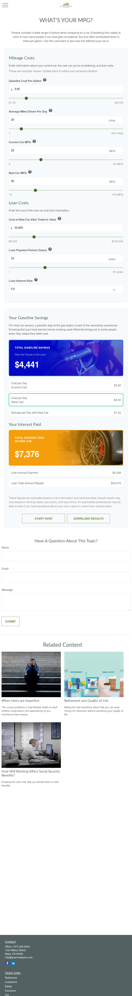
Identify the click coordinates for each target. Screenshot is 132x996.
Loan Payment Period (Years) (30, 249)
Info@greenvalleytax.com (19, 957)
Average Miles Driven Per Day (31, 110)
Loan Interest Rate (23, 280)
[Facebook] (7, 963)
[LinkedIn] (13, 963)
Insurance (10, 990)
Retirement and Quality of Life (86, 700)
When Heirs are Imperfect (20, 700)
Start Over (43, 518)
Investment (11, 982)
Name (5, 547)
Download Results (89, 518)
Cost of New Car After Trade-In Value (35, 218)
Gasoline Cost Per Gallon (28, 80)
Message (7, 590)
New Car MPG (20, 172)
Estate (8, 986)
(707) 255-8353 (21, 946)
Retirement (11, 977)
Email (5, 569)
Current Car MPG (22, 141)
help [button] (45, 80)
